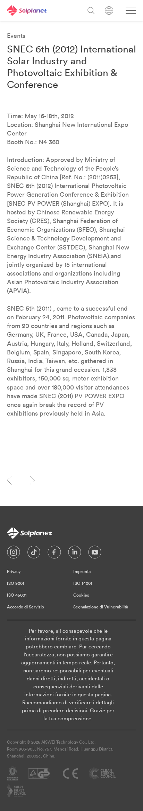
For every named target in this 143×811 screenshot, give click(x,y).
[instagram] (13, 554)
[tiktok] (34, 554)
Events (16, 36)
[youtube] (95, 554)
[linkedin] (75, 554)
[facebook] (54, 554)
